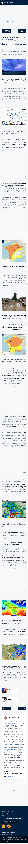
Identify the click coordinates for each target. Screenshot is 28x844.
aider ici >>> (10, 776)
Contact (4, 809)
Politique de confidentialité (8, 832)
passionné (14, 723)
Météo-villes (5, 813)
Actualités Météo (11, 21)
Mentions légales (6, 831)
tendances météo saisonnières (16, 749)
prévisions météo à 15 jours (11, 744)
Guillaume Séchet (19, 722)
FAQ (3, 816)
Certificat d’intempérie (7, 811)
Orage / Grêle (5, 35)
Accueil (3, 21)
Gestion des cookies (7, 834)
